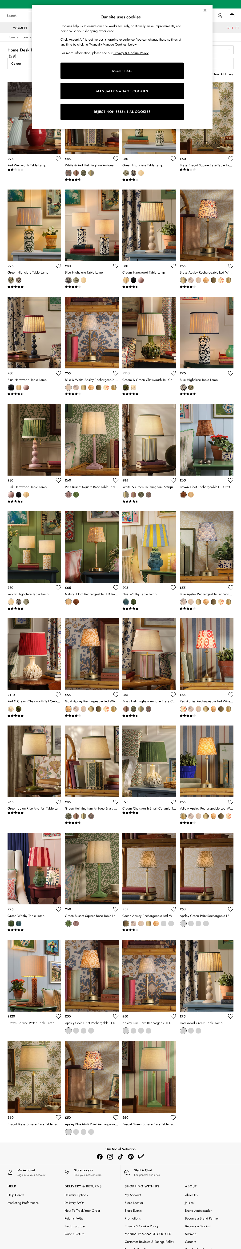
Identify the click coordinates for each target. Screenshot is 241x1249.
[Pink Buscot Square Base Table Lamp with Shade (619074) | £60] (92, 440)
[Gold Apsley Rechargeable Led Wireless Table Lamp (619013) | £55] (92, 654)
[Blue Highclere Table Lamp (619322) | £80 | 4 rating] (92, 287)
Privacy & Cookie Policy (141, 1226)
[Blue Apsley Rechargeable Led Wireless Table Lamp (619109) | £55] (206, 547)
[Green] (83, 173)
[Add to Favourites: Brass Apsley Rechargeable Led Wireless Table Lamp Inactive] (230, 266)
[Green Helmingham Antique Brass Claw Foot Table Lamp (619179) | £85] (92, 761)
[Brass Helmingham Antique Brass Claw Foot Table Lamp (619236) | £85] (149, 654)
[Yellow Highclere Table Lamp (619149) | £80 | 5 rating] (34, 609)
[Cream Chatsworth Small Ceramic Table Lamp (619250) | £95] (149, 761)
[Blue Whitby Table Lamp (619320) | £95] (149, 547)
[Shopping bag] (232, 15)
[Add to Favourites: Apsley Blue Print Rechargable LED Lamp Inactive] (173, 1016)
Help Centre (16, 1195)
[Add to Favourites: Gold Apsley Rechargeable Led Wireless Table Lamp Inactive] (116, 695)
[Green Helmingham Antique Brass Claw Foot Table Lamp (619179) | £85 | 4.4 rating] (92, 823)
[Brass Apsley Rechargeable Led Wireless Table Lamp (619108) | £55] (206, 225)
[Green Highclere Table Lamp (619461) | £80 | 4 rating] (149, 180)
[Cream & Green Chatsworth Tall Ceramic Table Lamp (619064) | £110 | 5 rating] (149, 394)
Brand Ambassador (198, 1210)
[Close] (205, 10)
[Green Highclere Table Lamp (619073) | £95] (34, 225)
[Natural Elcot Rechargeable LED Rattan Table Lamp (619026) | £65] (92, 547)
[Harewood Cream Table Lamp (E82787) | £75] (206, 976)
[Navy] (191, 1031)
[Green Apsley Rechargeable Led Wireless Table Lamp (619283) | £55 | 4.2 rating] (149, 930)
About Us (191, 1195)
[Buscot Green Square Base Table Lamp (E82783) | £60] (149, 1077)
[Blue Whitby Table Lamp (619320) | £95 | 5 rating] (149, 609)
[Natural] (191, 495)
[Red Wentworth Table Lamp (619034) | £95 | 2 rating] (34, 170)
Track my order (74, 1226)
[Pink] (141, 280)
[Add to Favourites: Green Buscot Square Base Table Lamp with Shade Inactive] (116, 909)
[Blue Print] (198, 923)
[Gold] (206, 280)
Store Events (133, 1210)
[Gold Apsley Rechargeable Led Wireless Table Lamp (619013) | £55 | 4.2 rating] (92, 716)
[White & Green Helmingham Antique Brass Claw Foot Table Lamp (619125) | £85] (149, 440)
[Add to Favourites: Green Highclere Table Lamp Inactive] (173, 159)
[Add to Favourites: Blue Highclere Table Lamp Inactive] (116, 266)
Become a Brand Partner (202, 1218)
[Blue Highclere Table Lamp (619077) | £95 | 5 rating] (206, 394)
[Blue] (133, 173)
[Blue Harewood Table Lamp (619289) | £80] (34, 332)
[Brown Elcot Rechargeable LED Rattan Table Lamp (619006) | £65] (206, 440)
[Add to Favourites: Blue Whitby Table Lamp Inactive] (173, 588)
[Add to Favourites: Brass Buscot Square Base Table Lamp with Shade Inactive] (230, 159)
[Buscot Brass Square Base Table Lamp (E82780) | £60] (34, 1077)
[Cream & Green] (126, 387)
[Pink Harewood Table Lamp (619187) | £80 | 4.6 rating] (34, 501)
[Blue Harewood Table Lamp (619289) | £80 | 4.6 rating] (34, 394)
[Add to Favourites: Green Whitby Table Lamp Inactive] (58, 909)
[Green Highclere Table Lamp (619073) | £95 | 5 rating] (34, 287)
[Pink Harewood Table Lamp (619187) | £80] (34, 440)
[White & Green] (91, 173)
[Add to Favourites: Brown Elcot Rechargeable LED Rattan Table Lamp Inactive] (230, 480)
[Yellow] (141, 173)
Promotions (133, 1218)
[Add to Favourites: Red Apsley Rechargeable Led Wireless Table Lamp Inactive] (230, 695)
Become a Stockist (197, 1226)
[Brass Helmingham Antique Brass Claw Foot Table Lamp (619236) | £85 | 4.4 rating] (149, 716)
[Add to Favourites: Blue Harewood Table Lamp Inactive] (58, 373)
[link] (220, 15)
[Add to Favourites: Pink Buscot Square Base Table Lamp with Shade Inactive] (116, 480)
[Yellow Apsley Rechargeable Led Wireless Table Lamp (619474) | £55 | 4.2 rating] (206, 823)
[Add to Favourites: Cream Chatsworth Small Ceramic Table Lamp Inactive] (173, 802)
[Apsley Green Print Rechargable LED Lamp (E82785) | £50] (206, 868)
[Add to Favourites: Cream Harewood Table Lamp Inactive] (173, 266)
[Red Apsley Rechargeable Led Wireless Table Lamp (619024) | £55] (206, 654)
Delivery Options (76, 1195)
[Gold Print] (206, 923)
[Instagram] (110, 1157)
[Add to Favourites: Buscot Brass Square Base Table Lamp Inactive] (58, 1117)
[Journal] (141, 1157)
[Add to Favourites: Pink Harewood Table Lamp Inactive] (58, 480)
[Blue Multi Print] (191, 923)
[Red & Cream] (133, 387)
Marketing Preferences (23, 1202)
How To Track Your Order (82, 1210)
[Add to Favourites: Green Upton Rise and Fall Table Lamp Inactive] (58, 802)
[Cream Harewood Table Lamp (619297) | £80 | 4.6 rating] (149, 287)
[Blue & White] (198, 280)
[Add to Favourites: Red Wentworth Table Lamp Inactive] (58, 159)
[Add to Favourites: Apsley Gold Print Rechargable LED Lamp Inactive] (116, 1016)
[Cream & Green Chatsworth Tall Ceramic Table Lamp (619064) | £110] (149, 332)
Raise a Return (74, 1234)
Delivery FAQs (74, 1202)
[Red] (221, 280)
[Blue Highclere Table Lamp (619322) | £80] (92, 225)
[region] (122, 67)
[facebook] (100, 1157)
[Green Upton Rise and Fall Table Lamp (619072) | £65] (34, 761)
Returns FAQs (73, 1218)
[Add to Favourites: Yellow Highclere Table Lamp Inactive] (58, 588)
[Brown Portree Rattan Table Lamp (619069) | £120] (34, 976)
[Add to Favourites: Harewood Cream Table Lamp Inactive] (230, 1016)
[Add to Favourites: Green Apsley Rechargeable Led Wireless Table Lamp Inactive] (173, 909)
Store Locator (134, 1202)
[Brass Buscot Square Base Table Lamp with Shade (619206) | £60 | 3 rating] (206, 170)
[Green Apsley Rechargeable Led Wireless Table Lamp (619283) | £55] (149, 868)
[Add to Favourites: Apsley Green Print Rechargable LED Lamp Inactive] (230, 909)
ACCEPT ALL (122, 70)
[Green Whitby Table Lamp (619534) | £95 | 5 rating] (34, 930)
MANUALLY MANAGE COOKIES (122, 91)
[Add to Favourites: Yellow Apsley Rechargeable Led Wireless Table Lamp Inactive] (230, 802)
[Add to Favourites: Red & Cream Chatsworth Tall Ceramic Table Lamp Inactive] (58, 695)
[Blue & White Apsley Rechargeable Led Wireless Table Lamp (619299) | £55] (92, 332)
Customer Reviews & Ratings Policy (149, 1241)
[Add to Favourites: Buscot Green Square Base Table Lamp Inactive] (173, 1117)
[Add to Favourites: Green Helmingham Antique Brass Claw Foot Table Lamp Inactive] (116, 802)
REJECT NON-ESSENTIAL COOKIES (122, 111)
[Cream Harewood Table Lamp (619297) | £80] (149, 225)
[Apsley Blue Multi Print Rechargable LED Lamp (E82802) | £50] (92, 1077)
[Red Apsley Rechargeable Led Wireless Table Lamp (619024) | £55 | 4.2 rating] (206, 716)
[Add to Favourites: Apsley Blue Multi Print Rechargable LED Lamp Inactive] (116, 1117)
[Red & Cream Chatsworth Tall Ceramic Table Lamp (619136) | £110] (34, 654)
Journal (189, 1202)
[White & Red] (68, 173)
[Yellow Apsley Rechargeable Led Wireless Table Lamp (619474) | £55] (206, 761)
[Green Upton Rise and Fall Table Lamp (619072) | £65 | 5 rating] (34, 813)
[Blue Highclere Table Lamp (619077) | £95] (206, 332)
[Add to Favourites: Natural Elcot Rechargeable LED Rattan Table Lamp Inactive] (116, 588)
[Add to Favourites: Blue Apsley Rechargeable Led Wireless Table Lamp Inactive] (230, 588)
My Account (133, 1195)
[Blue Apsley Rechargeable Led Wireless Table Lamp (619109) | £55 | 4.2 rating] (206, 609)
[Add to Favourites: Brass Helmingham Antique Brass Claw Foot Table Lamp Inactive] (173, 695)
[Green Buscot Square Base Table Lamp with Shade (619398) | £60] (92, 868)
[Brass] (76, 173)
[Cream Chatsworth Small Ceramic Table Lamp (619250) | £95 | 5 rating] (149, 813)
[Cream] (126, 280)
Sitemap (190, 1234)
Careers (190, 1241)
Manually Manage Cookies (143, 1234)
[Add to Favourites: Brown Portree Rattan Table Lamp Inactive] (58, 1016)
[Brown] (183, 495)
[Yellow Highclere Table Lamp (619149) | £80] (34, 547)
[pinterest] (131, 1157)
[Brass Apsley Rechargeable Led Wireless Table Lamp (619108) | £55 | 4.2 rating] (206, 287)
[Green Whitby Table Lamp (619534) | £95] (34, 868)
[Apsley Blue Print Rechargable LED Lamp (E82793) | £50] (149, 976)
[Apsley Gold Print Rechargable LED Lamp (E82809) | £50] (92, 976)
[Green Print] (183, 923)
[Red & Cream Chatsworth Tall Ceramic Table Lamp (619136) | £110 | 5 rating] (34, 716)
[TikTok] (120, 1157)
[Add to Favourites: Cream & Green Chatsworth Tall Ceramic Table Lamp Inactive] (173, 373)
